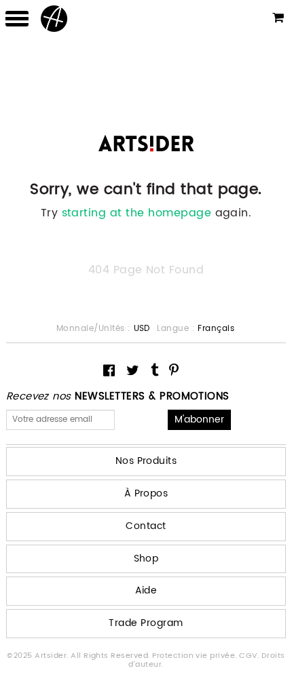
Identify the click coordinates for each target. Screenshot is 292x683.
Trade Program (146, 623)
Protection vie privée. (195, 656)
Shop (146, 558)
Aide (146, 590)
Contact (146, 526)
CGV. (250, 656)
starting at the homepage (137, 213)
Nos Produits (146, 461)
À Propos (146, 493)
